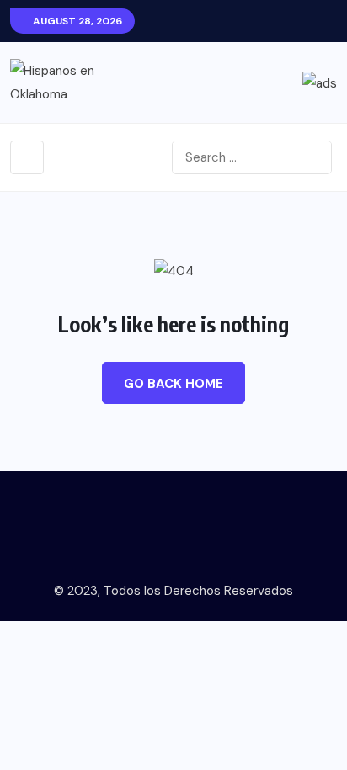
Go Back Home (173, 383)
